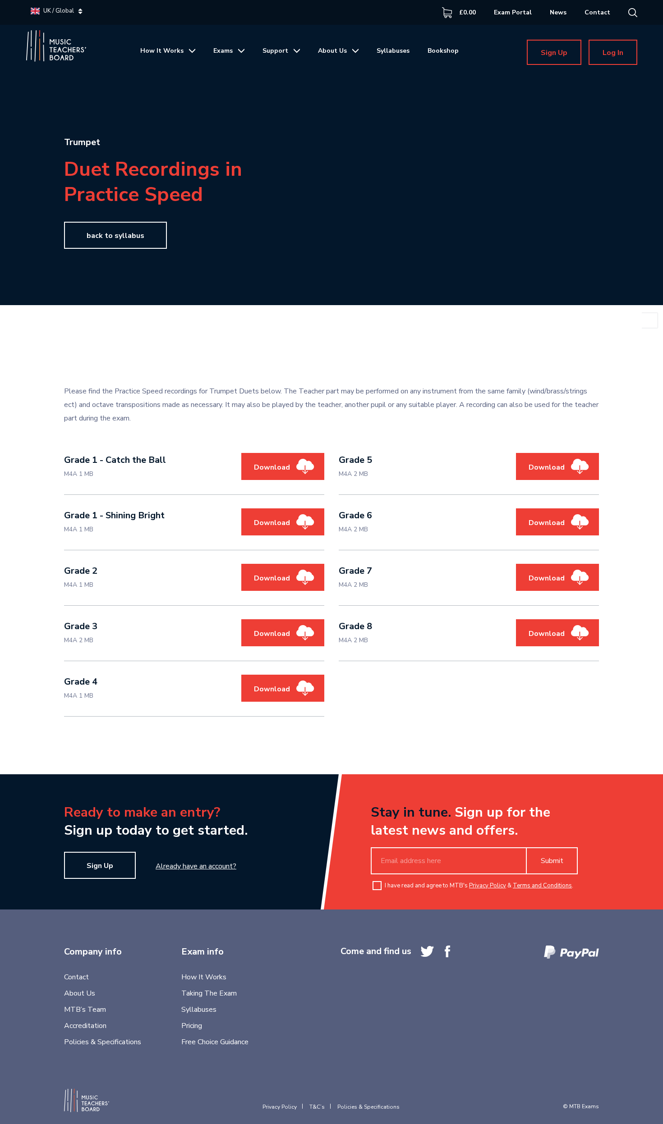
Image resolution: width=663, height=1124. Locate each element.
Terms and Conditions (542, 886)
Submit (552, 861)
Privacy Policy (487, 886)
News (558, 12)
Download (272, 467)
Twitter (427, 951)
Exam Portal (513, 12)
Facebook (447, 951)
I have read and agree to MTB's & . (479, 886)
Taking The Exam (209, 993)
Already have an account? (196, 866)
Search (632, 12)
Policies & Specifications (102, 1042)
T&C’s (317, 1106)
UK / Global (58, 11)
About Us (332, 50)
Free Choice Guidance (215, 1042)
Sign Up (554, 53)
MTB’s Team (85, 1009)
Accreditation (85, 1026)
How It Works (162, 50)
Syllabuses (393, 50)
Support (275, 50)
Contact (597, 12)
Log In (613, 53)
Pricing (191, 1026)
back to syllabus (115, 236)
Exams (223, 50)
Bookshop (443, 50)
